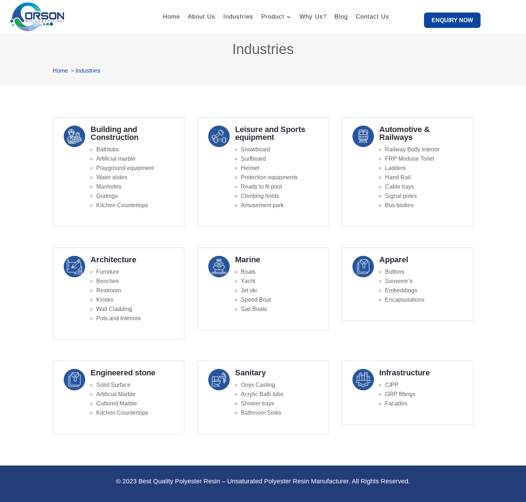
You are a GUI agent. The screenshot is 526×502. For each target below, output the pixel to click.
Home (171, 16)
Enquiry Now (452, 20)
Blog (341, 16)
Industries (238, 16)
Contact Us (372, 16)
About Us (201, 16)
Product (272, 16)
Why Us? (313, 16)
